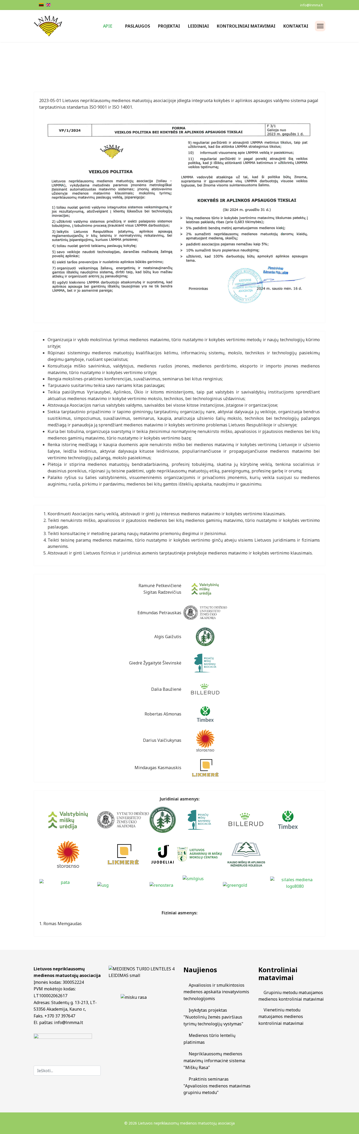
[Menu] (320, 26)
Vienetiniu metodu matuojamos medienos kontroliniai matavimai (281, 1016)
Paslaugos (137, 26)
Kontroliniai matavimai (246, 26)
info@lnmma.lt (311, 5)
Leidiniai (198, 26)
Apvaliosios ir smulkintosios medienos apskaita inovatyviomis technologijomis (216, 991)
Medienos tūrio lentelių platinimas (209, 1038)
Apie (107, 26)
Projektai (169, 26)
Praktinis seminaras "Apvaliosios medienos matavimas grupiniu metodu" (216, 1085)
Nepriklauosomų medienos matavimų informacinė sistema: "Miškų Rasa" (214, 1060)
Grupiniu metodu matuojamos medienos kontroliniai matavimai (291, 996)
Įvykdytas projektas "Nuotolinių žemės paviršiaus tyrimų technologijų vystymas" (213, 1016)
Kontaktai (295, 26)
